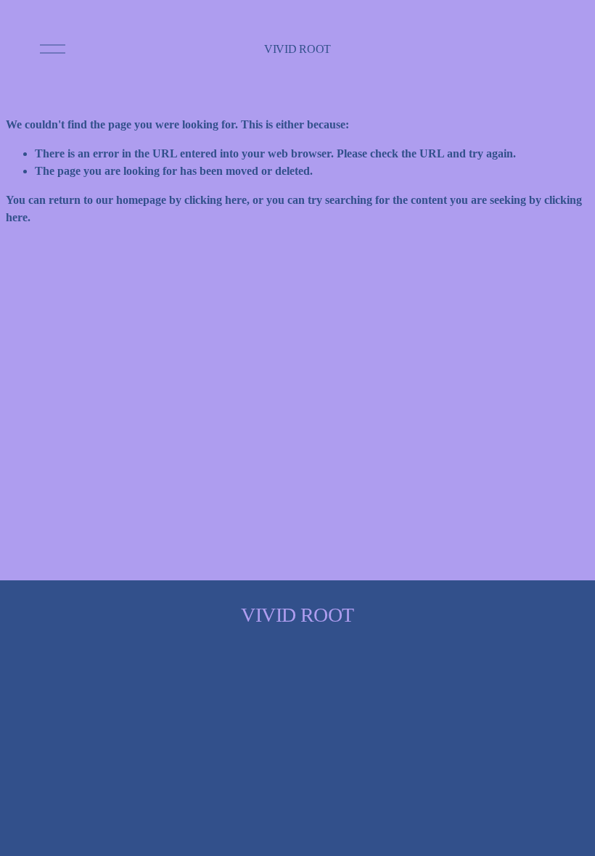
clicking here (215, 200)
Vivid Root (297, 49)
